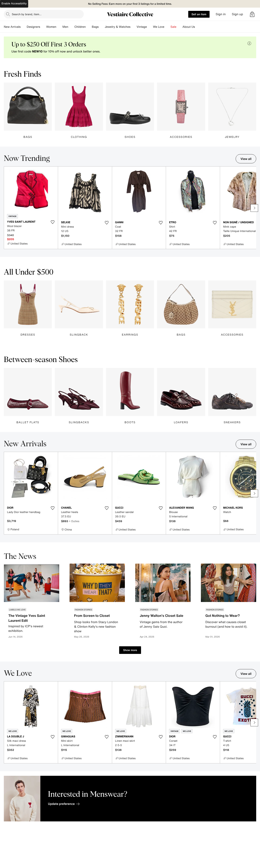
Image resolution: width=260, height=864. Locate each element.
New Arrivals (12, 27)
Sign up (237, 14)
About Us (189, 27)
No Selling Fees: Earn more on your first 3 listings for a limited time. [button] (130, 4)
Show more (130, 650)
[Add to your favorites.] (52, 222)
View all (245, 158)
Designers (33, 27)
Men (65, 27)
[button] (252, 14)
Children (80, 27)
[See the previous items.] (6, 208)
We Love (158, 27)
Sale (173, 27)
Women (51, 27)
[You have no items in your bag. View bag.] (252, 14)
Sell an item (198, 14)
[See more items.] (254, 208)
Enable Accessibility (14, 4)
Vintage (141, 27)
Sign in (221, 14)
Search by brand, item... (26, 14)
